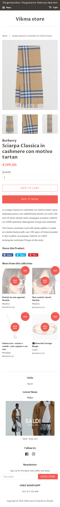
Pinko (30, 398)
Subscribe (47, 476)
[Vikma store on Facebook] (26, 454)
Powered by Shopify (44, 500)
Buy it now (30, 199)
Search (30, 383)
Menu (8, 7)
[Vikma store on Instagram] (33, 454)
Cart (55, 7)
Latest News (30, 392)
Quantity (6, 171)
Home (4, 36)
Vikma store (30, 19)
